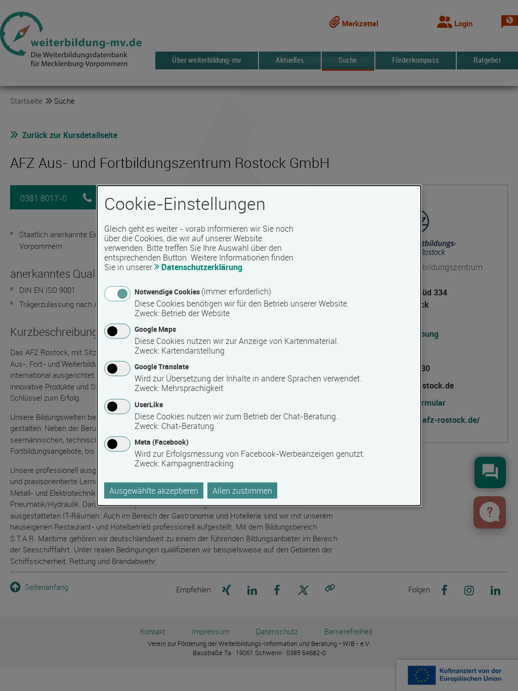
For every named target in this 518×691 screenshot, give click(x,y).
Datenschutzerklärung (201, 267)
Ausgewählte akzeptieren (153, 490)
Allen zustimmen (242, 490)
